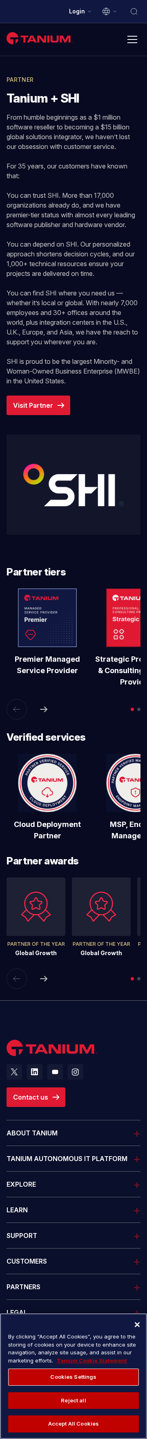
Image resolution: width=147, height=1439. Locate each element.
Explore (21, 1184)
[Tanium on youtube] (55, 1072)
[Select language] (110, 11)
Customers (27, 1261)
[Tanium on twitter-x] (14, 1072)
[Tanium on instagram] (75, 1072)
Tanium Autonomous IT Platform (67, 1159)
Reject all (73, 1400)
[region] (73, 1376)
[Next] (43, 709)
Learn (17, 1210)
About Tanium (32, 1133)
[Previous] (17, 709)
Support (22, 1235)
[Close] (137, 1325)
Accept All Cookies (73, 1423)
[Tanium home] (40, 38)
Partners (23, 1287)
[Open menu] (132, 39)
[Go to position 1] (132, 709)
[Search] (133, 11)
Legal (17, 1312)
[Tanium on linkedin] (34, 1072)
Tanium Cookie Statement (92, 1360)
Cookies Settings (73, 1376)
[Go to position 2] (138, 709)
